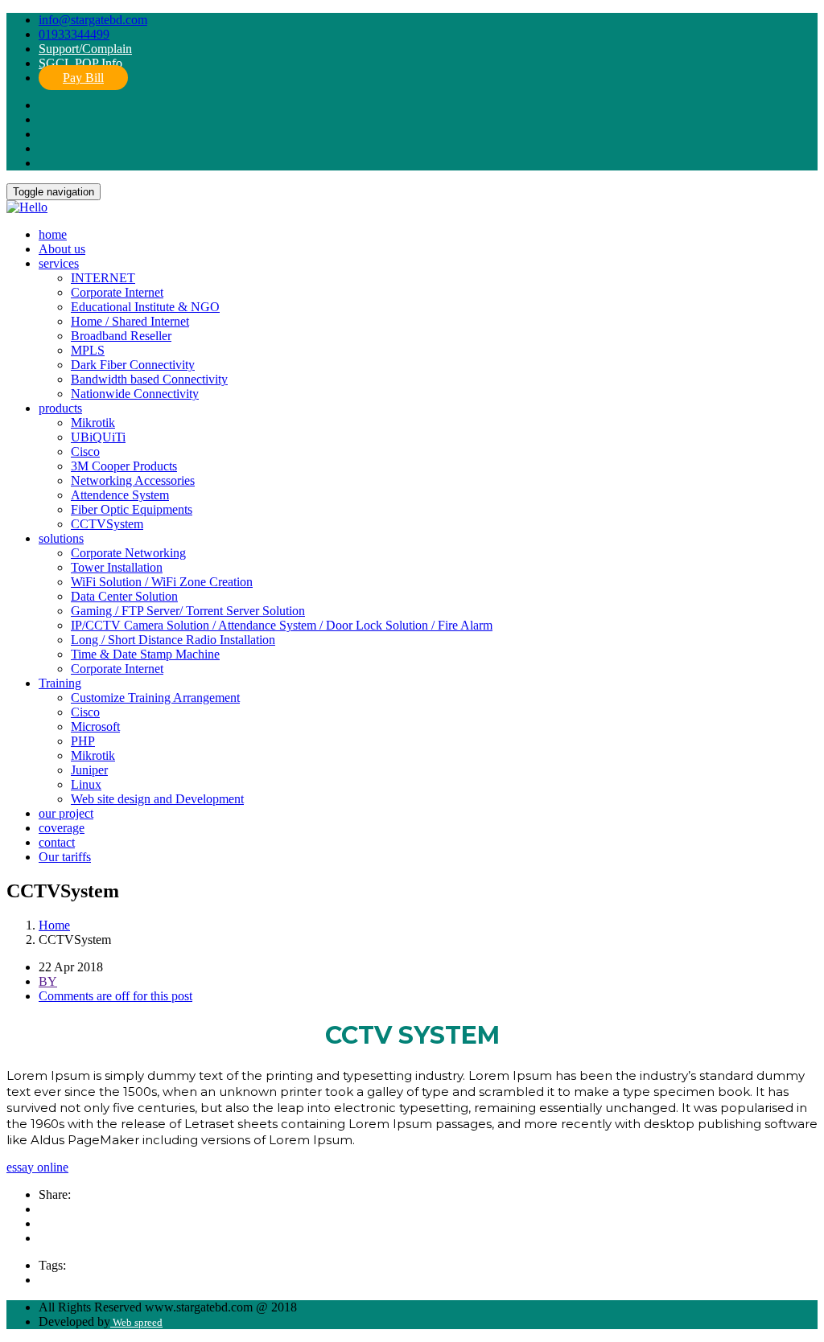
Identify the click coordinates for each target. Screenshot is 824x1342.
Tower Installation (117, 567)
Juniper (89, 770)
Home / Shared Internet (130, 321)
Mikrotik (93, 422)
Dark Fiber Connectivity (133, 364)
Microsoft (95, 726)
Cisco (85, 451)
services (59, 263)
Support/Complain (85, 48)
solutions (61, 538)
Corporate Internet (117, 292)
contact (57, 842)
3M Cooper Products (124, 466)
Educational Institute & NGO (145, 307)
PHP (83, 741)
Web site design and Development (157, 799)
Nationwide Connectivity (135, 393)
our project (66, 813)
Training (60, 683)
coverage (61, 828)
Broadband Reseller (121, 336)
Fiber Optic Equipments (131, 509)
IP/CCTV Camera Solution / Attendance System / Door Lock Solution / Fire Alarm (281, 625)
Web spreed (136, 1322)
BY (48, 981)
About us (62, 249)
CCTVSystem (107, 524)
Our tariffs (65, 857)
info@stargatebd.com (93, 20)
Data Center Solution (124, 596)
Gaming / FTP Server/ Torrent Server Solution (188, 611)
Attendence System (120, 495)
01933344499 (74, 34)
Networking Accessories (133, 480)
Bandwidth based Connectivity (149, 379)
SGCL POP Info (80, 63)
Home (54, 925)
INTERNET (103, 278)
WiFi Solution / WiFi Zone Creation (162, 582)
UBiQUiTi (98, 437)
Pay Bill (83, 77)
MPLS (88, 350)
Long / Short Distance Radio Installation (173, 639)
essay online (37, 1167)
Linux (86, 784)
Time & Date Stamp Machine (145, 654)
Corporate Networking (128, 553)
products (60, 408)
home (53, 234)
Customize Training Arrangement (155, 697)
